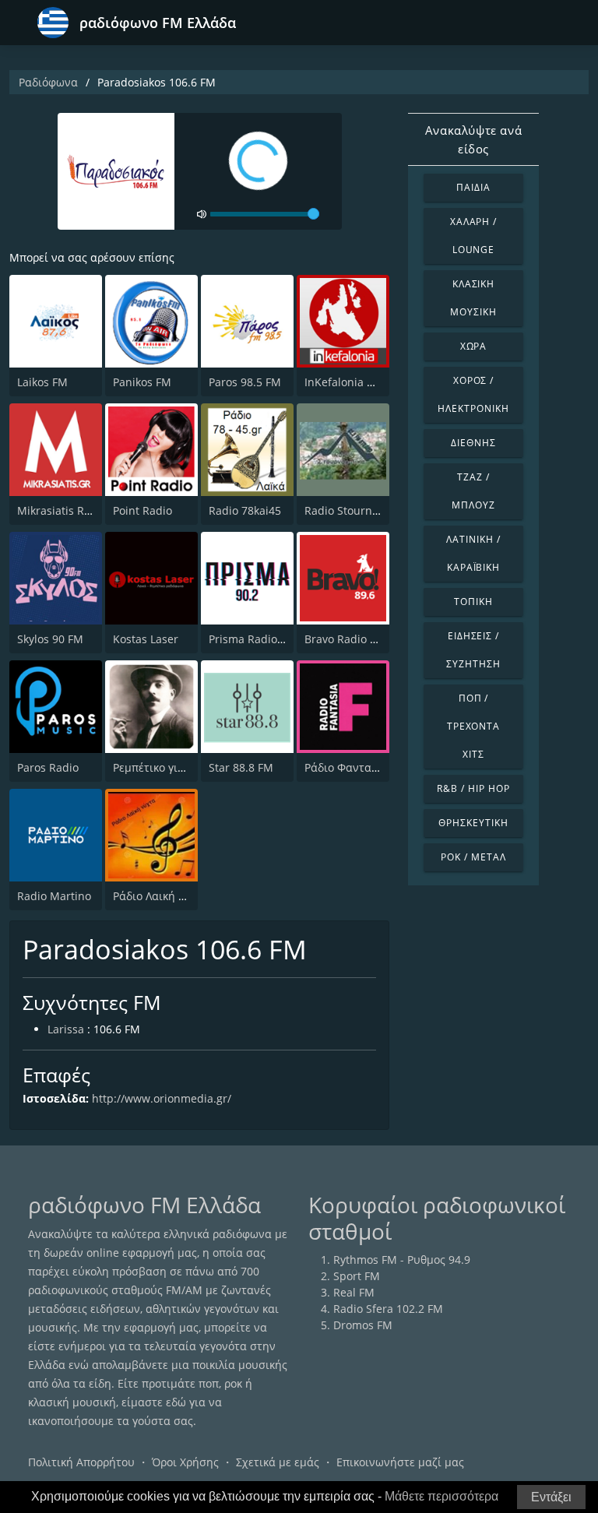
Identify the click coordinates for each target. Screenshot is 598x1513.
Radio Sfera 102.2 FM (388, 1308)
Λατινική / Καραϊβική (473, 553)
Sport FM (356, 1275)
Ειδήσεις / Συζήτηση (473, 649)
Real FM (354, 1292)
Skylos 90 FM (50, 639)
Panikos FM (142, 382)
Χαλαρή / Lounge (474, 235)
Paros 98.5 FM (245, 382)
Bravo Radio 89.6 (348, 639)
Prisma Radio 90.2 (255, 639)
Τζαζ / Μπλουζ (473, 491)
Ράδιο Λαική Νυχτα (163, 895)
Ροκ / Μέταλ (473, 857)
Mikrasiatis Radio (62, 510)
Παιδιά (473, 187)
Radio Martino (54, 895)
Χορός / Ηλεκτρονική (473, 394)
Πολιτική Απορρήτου (81, 1462)
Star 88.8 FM (241, 767)
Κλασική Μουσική (473, 297)
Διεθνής (473, 442)
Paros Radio (48, 767)
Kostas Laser (145, 639)
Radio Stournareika (354, 510)
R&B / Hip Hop (473, 788)
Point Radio (142, 510)
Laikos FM (42, 382)
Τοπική (473, 601)
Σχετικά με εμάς (277, 1462)
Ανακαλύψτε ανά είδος (473, 139)
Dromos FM (362, 1325)
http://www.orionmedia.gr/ (161, 1098)
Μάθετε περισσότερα (441, 1496)
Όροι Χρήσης (185, 1462)
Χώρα (473, 346)
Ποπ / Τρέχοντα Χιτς (474, 726)
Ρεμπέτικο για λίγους (167, 767)
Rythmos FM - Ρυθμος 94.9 (401, 1259)
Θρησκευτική (473, 822)
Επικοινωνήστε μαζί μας (400, 1462)
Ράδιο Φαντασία (346, 767)
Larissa (65, 1029)
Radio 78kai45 (245, 510)
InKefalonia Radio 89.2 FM (372, 382)
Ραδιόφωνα (48, 82)
